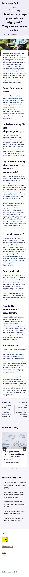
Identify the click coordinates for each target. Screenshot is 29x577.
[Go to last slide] (4, 449)
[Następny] (24, 449)
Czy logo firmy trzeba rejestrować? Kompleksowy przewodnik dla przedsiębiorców (7, 409)
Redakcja (7, 34)
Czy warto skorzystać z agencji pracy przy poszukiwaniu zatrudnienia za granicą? (15, 485)
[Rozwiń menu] (25, 3)
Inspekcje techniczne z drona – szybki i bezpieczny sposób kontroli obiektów (15, 504)
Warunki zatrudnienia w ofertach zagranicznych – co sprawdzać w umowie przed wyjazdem (14, 494)
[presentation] (14, 440)
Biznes (14, 7)
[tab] (11, 468)
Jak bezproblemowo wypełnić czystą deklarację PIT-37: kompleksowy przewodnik (21, 409)
